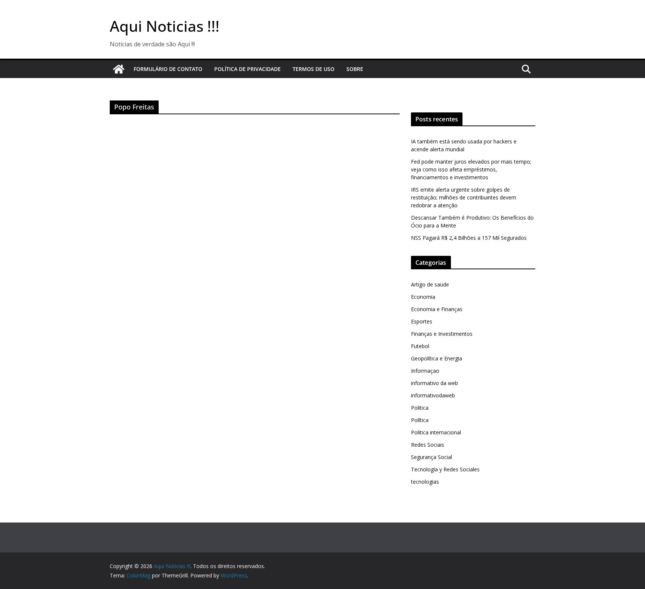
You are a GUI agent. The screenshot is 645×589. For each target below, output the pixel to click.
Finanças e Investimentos (442, 333)
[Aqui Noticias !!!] (119, 69)
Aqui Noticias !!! (164, 26)
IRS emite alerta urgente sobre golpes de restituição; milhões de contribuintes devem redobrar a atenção (463, 197)
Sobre (354, 68)
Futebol (420, 346)
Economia (423, 296)
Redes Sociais (427, 444)
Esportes (421, 321)
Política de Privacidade (247, 68)
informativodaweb (433, 395)
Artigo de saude (430, 284)
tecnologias (425, 481)
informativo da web (434, 383)
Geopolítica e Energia (436, 358)
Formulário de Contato (168, 68)
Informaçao (425, 370)
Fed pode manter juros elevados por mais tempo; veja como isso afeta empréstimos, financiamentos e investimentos (471, 169)
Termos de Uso (313, 68)
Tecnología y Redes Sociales (445, 469)
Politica (420, 407)
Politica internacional (436, 432)
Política (420, 420)
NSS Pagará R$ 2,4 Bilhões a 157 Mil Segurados (469, 237)
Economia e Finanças (436, 309)
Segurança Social (431, 457)
